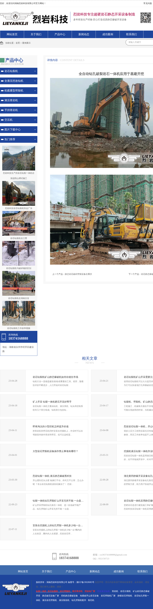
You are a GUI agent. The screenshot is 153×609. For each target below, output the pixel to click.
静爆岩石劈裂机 (125, 596)
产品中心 (60, 34)
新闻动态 (83, 34)
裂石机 (91, 600)
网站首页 (12, 34)
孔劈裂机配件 (80, 600)
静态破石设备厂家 (50, 596)
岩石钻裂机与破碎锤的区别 (18, 268)
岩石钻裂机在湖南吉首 (18, 298)
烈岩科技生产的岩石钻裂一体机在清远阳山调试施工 (18, 175)
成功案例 (107, 34)
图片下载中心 (12, 129)
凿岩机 (115, 591)
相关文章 (89, 360)
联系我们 (131, 34)
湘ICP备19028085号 (85, 582)
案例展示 (26, 43)
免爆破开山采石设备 (89, 596)
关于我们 (36, 34)
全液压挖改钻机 (13, 80)
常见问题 (147, 3)
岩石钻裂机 (11, 71)
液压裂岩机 (64, 600)
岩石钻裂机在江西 (18, 238)
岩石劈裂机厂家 (108, 596)
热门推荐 (9, 139)
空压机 (8, 119)
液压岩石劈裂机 (49, 600)
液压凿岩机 (11, 100)
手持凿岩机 (11, 110)
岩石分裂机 (125, 591)
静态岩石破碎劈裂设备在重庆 (78, 274)
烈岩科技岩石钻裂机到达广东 (18, 208)
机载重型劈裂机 (13, 90)
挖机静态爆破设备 (69, 596)
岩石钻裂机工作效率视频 (18, 328)
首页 (18, 43)
